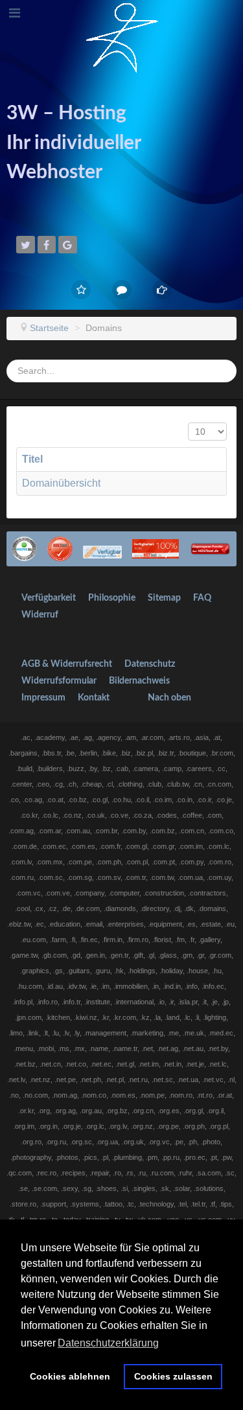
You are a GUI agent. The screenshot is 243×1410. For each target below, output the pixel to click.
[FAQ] (162, 289)
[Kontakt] (121, 289)
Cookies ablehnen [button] (70, 1376)
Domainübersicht (61, 483)
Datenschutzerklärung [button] (108, 1342)
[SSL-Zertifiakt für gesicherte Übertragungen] (24, 548)
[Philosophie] (81, 289)
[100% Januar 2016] (102, 548)
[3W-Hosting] (122, 36)
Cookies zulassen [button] (173, 1376)
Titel (32, 459)
